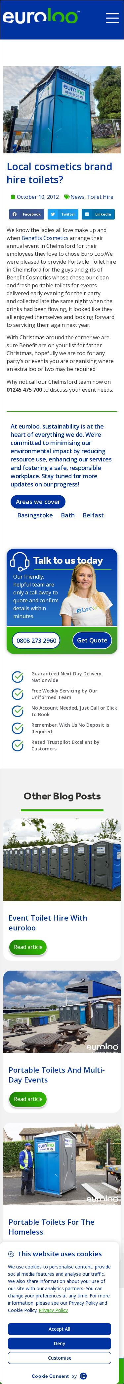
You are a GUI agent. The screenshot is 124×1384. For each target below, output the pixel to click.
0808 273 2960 (36, 640)
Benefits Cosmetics (44, 238)
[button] (115, 15)
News (77, 196)
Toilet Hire (100, 196)
